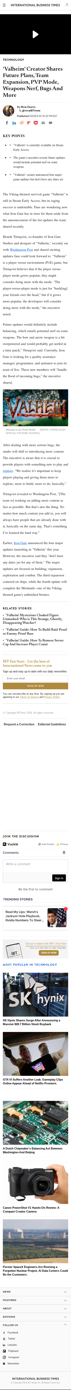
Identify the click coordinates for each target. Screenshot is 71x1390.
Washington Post (21, 249)
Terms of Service (29, 697)
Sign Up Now (48, 952)
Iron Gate (20, 542)
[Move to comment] (50, 122)
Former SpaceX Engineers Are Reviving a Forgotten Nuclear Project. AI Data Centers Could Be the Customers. (35, 1270)
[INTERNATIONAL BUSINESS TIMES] (35, 5)
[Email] (43, 122)
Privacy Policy (52, 697)
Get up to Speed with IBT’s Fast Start (46, 943)
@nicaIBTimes (31, 110)
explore (8, 470)
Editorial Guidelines (52, 724)
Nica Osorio (28, 107)
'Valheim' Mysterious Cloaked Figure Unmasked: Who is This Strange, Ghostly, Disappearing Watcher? (32, 619)
